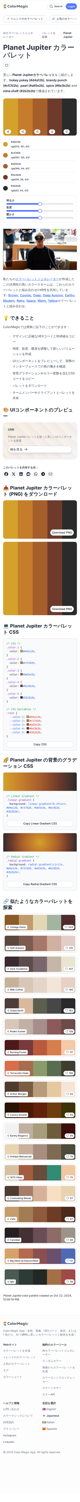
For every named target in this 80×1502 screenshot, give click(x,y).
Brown (13, 295)
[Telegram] (43, 474)
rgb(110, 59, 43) (20, 179)
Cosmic (25, 295)
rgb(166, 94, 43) (20, 168)
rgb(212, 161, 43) (20, 146)
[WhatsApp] (36, 474)
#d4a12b (15, 141)
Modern (9, 301)
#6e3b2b (16, 174)
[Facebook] (6, 474)
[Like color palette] (6, 65)
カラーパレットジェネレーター (37, 279)
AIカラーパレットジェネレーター (18, 34)
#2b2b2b (16, 185)
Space (31, 301)
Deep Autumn (53, 295)
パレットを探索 (49, 34)
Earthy (70, 295)
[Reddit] (28, 474)
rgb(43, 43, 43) (19, 190)
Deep (37, 295)
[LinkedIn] (21, 474)
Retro (20, 301)
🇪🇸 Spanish (49, 1428)
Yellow (53, 301)
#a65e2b (16, 163)
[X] (13, 474)
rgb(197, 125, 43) (20, 157)
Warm (41, 301)
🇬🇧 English (49, 1409)
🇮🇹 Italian (48, 1422)
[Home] (15, 6)
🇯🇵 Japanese (50, 1415)
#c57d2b (15, 152)
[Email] (50, 474)
